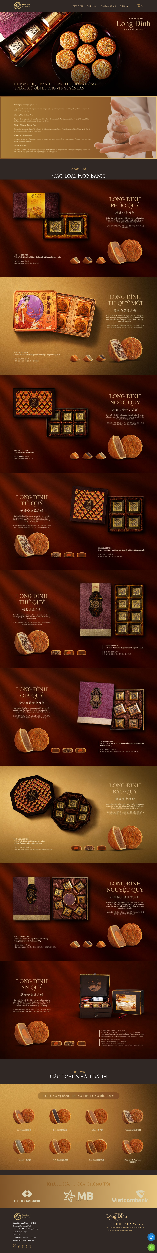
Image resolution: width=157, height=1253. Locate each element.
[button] (69, 1200)
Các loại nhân (108, 6)
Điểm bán (124, 6)
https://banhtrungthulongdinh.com (122, 1230)
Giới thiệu (77, 6)
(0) (142, 5)
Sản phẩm (92, 6)
